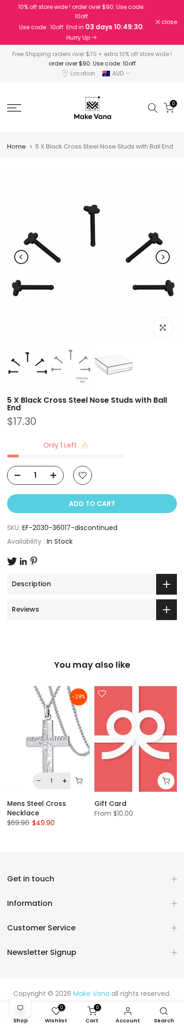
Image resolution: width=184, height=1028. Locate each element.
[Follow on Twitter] (12, 561)
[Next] (163, 257)
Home (16, 146)
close (168, 22)
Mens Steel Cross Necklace (36, 808)
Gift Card (110, 803)
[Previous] (21, 257)
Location (82, 73)
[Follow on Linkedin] (23, 561)
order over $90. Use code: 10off (92, 63)
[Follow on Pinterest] (33, 560)
